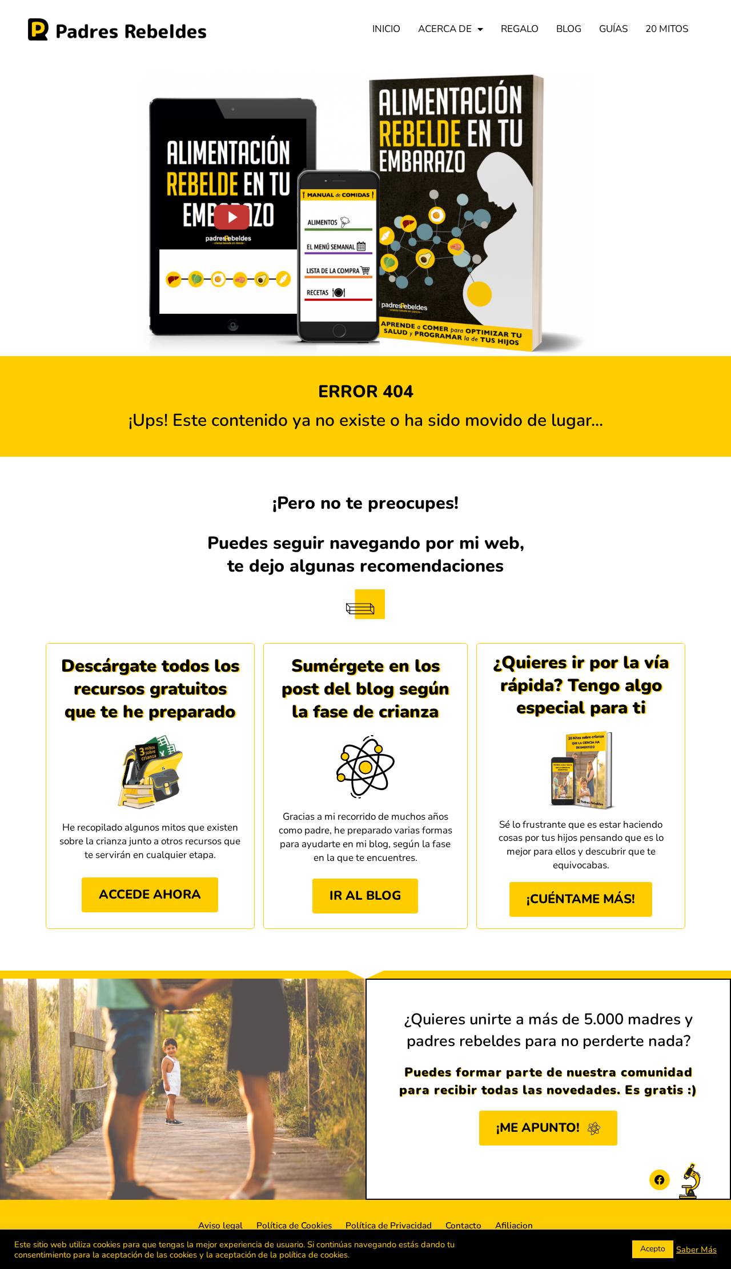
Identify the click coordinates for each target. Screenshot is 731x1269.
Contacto (463, 1225)
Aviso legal (220, 1225)
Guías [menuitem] (613, 28)
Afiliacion (514, 1225)
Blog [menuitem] (568, 28)
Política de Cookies (294, 1225)
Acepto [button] (652, 1248)
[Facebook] (659, 1180)
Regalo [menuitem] (520, 28)
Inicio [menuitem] (386, 28)
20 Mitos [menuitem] (666, 28)
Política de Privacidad (389, 1225)
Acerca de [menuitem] (445, 28)
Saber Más (696, 1249)
